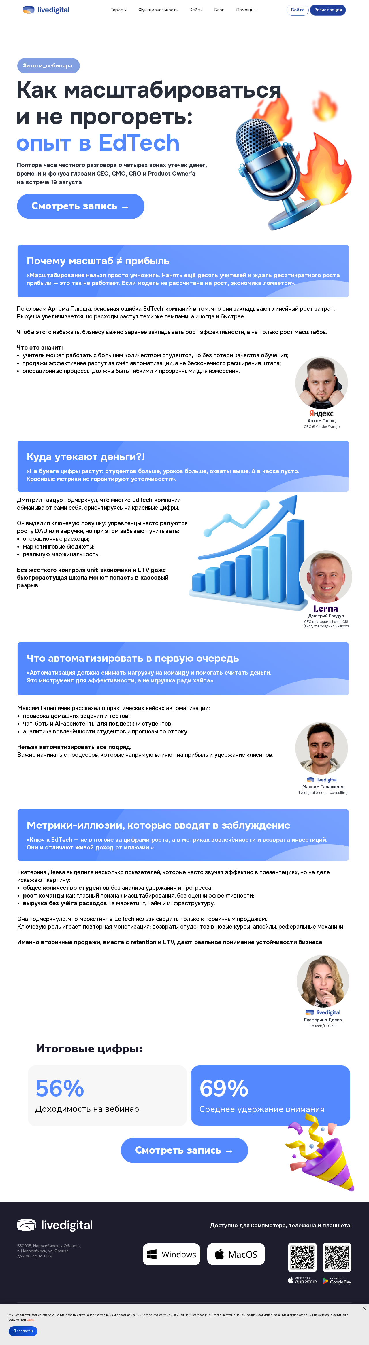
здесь (30, 1320)
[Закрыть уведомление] (365, 1309)
